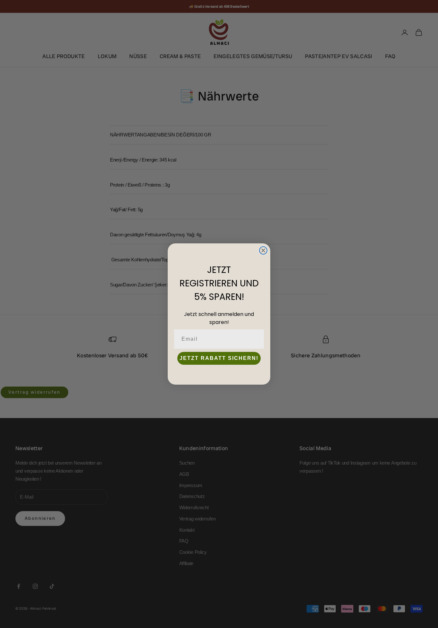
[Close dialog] (263, 250)
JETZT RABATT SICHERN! (219, 358)
